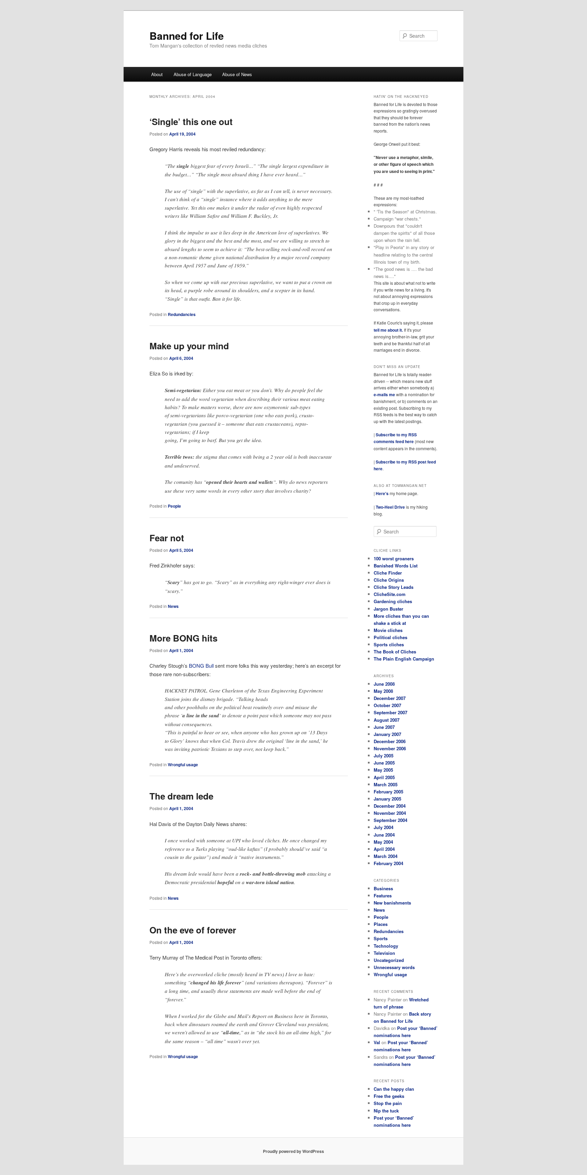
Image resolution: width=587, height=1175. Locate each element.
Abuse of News (237, 74)
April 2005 (384, 777)
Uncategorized (389, 960)
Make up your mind (189, 345)
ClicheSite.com (390, 594)
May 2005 (383, 770)
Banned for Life (186, 35)
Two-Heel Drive (390, 507)
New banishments (392, 902)
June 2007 (384, 727)
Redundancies (182, 314)
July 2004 (383, 827)
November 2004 (390, 813)
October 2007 (387, 705)
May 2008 (383, 691)
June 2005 (384, 762)
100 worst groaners (394, 558)
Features (383, 895)
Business (383, 888)
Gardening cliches (393, 601)
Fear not (166, 537)
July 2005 (383, 755)
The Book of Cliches (395, 651)
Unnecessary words (394, 967)
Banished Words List (395, 565)
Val (377, 1042)
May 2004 (383, 842)
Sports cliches (389, 644)
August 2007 (386, 720)
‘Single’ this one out (191, 121)
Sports (381, 938)
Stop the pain (388, 1103)
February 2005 (388, 791)
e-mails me (385, 394)
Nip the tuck (386, 1110)
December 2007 (390, 698)
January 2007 (387, 734)
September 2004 (390, 820)
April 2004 (384, 849)
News (173, 606)
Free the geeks (389, 1096)
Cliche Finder (388, 572)
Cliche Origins (389, 580)
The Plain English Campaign (404, 658)
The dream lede (181, 796)
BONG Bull (201, 665)
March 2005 (385, 784)
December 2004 (390, 806)
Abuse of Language (193, 74)
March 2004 (385, 856)
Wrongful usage (183, 764)
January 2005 (387, 798)
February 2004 (388, 863)
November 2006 (390, 748)
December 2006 (390, 741)
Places (381, 924)
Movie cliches (388, 630)
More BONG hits (183, 638)
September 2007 (390, 712)
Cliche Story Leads (393, 587)
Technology (386, 946)
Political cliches (390, 637)
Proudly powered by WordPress (293, 1151)
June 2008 (384, 684)
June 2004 (384, 834)
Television (384, 953)
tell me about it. (389, 330)
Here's (382, 493)
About (157, 74)
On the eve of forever (192, 930)
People (174, 506)
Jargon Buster (388, 609)
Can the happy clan (394, 1089)
